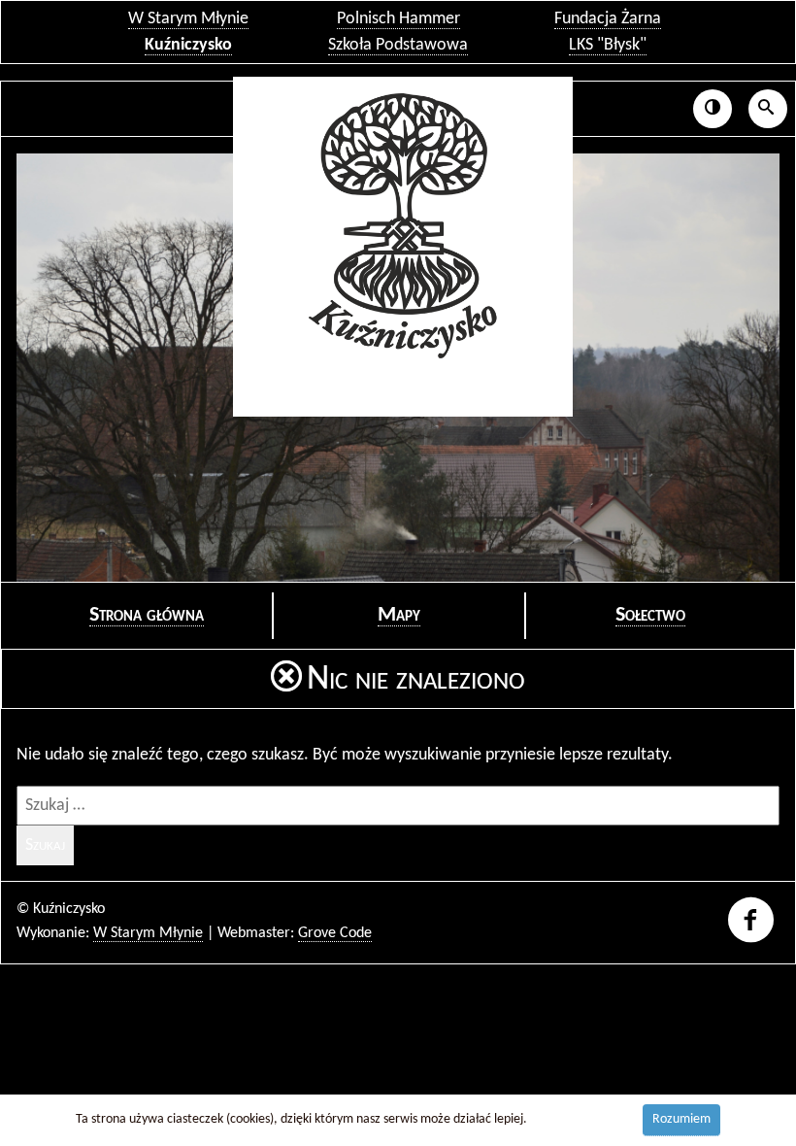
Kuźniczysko (188, 45)
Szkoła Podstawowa (398, 45)
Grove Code (335, 933)
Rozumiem (681, 1119)
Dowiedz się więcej (581, 1119)
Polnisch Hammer (398, 19)
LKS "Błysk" (608, 45)
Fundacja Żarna (607, 19)
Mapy (399, 615)
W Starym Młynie (188, 19)
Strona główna (146, 615)
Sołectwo (650, 615)
